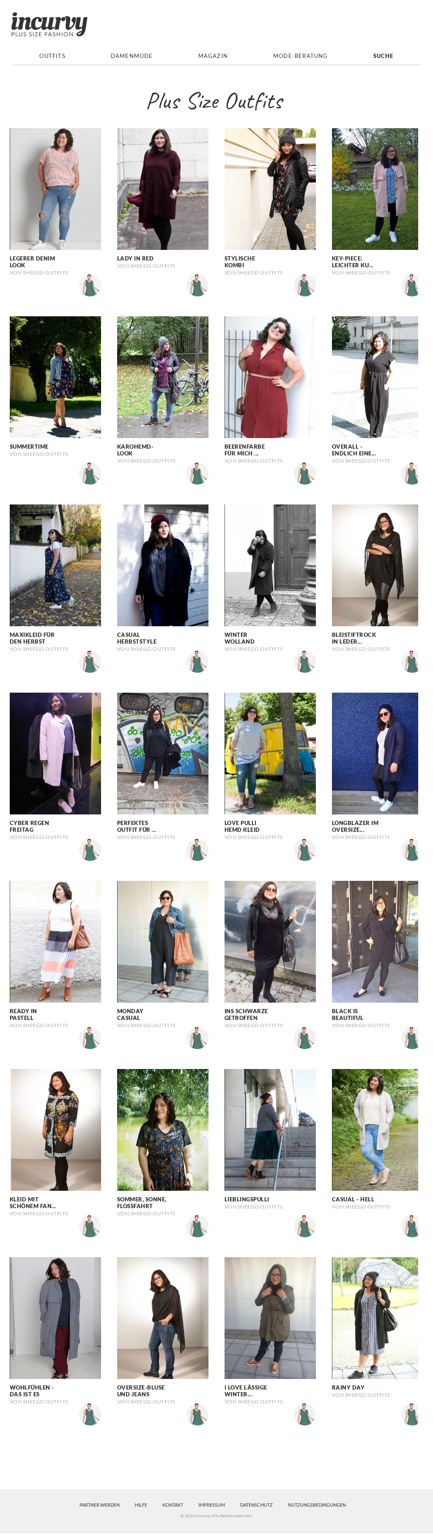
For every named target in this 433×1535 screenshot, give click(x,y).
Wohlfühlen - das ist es (32, 1391)
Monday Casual (130, 1014)
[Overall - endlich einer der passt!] (377, 376)
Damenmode (132, 56)
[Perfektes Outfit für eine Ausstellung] (162, 752)
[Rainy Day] (377, 1317)
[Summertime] (55, 376)
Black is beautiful (348, 1014)
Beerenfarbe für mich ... (245, 450)
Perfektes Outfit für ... (136, 826)
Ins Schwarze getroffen (246, 1014)
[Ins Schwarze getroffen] (270, 940)
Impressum (211, 1505)
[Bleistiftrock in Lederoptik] (377, 564)
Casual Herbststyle (137, 638)
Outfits (52, 56)
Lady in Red (135, 258)
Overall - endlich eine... (354, 450)
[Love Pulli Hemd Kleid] (270, 752)
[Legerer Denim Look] (55, 188)
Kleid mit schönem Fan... (33, 1202)
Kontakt (172, 1505)
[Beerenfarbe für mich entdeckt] (270, 376)
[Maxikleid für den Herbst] (55, 564)
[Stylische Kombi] (270, 188)
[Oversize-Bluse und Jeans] (162, 1317)
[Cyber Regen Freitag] (55, 752)
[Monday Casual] (162, 940)
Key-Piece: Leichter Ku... (352, 262)
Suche (383, 56)
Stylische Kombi (240, 262)
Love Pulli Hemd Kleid (242, 826)
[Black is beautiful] (377, 940)
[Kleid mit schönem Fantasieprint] (55, 1129)
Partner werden (99, 1505)
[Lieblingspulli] (270, 1129)
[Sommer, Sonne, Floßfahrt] (162, 1129)
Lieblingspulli (247, 1199)
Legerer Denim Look (32, 262)
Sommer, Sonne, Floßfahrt (142, 1202)
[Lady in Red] (162, 188)
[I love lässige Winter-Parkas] (270, 1317)
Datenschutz (256, 1505)
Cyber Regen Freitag (29, 826)
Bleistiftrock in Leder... (354, 638)
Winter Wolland (240, 638)
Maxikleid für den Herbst (32, 638)
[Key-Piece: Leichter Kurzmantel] (377, 188)
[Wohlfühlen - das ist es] (55, 1317)
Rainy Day (348, 1387)
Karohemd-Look (135, 450)
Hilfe (141, 1505)
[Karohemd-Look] (162, 376)
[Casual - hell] (377, 1129)
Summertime (29, 446)
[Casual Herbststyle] (162, 564)
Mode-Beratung (300, 56)
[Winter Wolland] (270, 564)
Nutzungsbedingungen (317, 1505)
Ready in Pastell (23, 1014)
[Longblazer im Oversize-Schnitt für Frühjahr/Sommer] (377, 752)
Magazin (213, 56)
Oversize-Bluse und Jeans (141, 1391)
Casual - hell (353, 1199)
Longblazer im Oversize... (355, 826)
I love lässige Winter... (246, 1391)
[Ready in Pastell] (55, 940)
